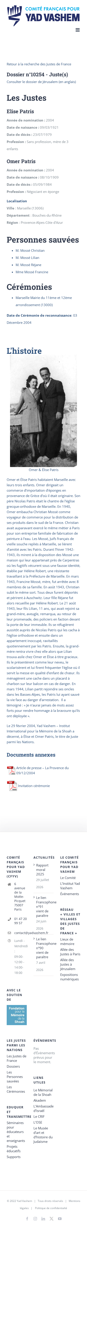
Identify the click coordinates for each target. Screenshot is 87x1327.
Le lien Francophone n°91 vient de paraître (43, 906)
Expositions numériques (69, 976)
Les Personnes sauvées (15, 1076)
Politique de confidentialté (51, 1208)
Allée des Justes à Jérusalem (67, 964)
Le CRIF (39, 1116)
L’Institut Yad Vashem (70, 885)
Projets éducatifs (14, 1148)
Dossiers (13, 1066)
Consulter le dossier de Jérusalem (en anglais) (41, 81)
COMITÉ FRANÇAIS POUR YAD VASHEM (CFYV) (16, 866)
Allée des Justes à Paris (70, 951)
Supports (14, 1156)
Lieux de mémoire (67, 941)
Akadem (39, 1100)
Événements (69, 894)
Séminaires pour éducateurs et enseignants (16, 1131)
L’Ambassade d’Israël (43, 1108)
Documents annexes (31, 754)
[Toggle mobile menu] (78, 30)
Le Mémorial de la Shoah (43, 1092)
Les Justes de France (16, 1058)
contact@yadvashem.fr (20, 933)
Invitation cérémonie (34, 785)
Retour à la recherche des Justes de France (39, 64)
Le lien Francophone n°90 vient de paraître (43, 948)
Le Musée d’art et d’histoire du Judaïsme (43, 1135)
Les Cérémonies (16, 1089)
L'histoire (24, 350)
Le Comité (68, 877)
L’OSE (37, 1122)
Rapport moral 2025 (42, 869)
